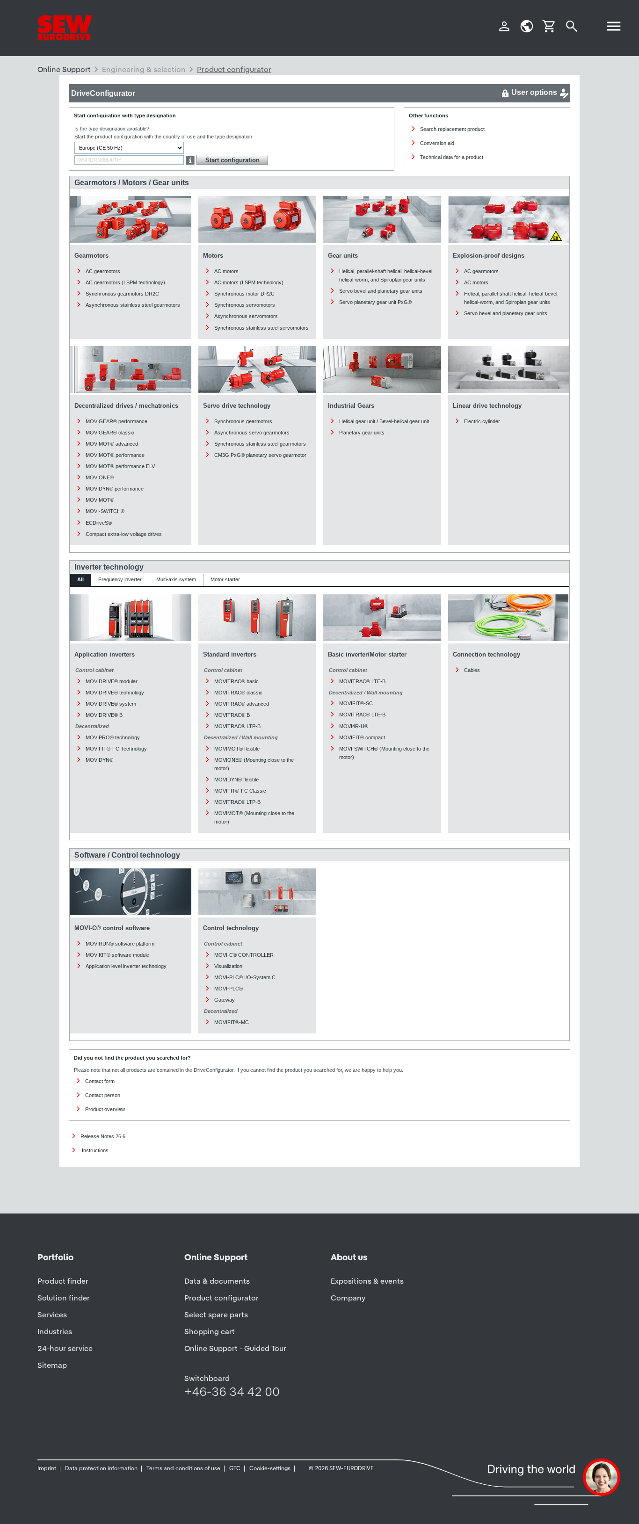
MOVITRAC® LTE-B (362, 681)
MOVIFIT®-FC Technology (116, 748)
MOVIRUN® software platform (120, 943)
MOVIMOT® (100, 500)
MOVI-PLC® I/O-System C (245, 977)
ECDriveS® (99, 523)
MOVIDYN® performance (115, 488)
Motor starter (225, 579)
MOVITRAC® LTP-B (237, 726)
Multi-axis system (176, 579)
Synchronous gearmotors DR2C (122, 293)
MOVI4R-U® (353, 726)
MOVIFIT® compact (362, 737)
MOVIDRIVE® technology (115, 692)
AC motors (226, 271)
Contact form (100, 1081)
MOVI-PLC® (228, 988)
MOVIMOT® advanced (112, 444)
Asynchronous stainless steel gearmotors (133, 305)
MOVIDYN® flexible (236, 779)
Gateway (224, 1000)
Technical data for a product (451, 157)
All (80, 579)
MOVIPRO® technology (113, 737)
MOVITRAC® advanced (241, 704)
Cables (472, 670)
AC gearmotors (103, 271)
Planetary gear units (362, 432)
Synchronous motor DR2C (244, 293)
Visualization (228, 966)
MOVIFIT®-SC (356, 703)
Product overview (105, 1109)
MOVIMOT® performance (115, 455)
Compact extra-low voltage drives (124, 534)
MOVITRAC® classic (238, 692)
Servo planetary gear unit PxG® (375, 302)
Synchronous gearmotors (243, 421)
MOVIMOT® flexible (237, 748)
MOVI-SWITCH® (105, 511)
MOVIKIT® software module (117, 955)
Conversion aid (437, 143)
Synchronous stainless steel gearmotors (260, 444)
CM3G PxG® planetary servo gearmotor (260, 455)
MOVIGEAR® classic (110, 432)
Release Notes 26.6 (102, 1136)
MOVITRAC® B (232, 715)
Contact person (102, 1095)
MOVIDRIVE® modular (112, 681)
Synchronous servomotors (244, 305)
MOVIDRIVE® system (111, 704)
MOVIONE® (100, 477)
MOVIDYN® (99, 760)
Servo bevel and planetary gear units (380, 291)
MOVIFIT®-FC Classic (240, 791)
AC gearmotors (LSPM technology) (125, 282)
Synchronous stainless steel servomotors (261, 328)
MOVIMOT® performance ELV (120, 466)
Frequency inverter (120, 579)
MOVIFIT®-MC (231, 1022)
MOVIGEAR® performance (116, 421)
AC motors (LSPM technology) (248, 282)
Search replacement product (452, 129)
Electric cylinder (482, 421)
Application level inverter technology (126, 966)
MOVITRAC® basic (236, 681)
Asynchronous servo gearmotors (252, 432)
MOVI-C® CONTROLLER (244, 955)
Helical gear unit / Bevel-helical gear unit (384, 421)
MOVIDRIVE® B (104, 715)
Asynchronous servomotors (246, 316)
